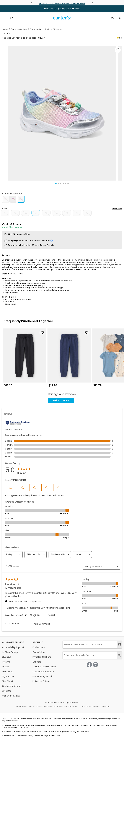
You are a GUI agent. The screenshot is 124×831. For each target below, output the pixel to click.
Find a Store (39, 647)
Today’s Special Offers (44, 666)
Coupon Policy (79, 706)
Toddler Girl (35, 29)
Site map (105, 706)
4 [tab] (63, 183)
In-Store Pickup (10, 652)
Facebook (89, 664)
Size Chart (7, 681)
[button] (62, 113)
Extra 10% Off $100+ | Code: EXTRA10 (62, 8)
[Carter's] (62, 19)
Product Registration (43, 676)
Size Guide (117, 208)
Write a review (61, 400)
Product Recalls (93, 706)
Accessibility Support (13, 647)
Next (92, 2)
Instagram (95, 664)
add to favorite (118, 50)
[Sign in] (112, 18)
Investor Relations (42, 656)
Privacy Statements (44, 706)
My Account (8, 676)
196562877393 (16, 273)
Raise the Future (41, 681)
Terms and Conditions (24, 706)
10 (67, 212)
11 (77, 212)
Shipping (6, 656)
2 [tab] (58, 183)
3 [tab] (60, 183)
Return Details (47, 245)
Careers (37, 661)
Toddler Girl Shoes (53, 29)
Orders (5, 666)
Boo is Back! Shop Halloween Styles (62, 3)
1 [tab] (56, 183)
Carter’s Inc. (39, 652)
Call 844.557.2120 (11, 695)
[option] (24, 358)
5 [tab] (65, 183)
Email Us (6, 690)
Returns (6, 661)
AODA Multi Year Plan (63, 706)
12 (87, 212)
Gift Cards (7, 671)
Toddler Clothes (19, 29)
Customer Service (11, 686)
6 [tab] (68, 183)
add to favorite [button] (42, 332)
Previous (32, 2)
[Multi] (6, 199)
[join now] (119, 644)
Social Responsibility (43, 671)
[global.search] (119, 655)
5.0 (120, 37)
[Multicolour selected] (21, 199)
